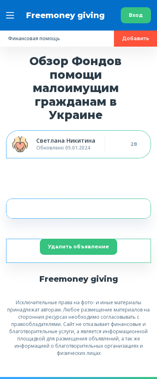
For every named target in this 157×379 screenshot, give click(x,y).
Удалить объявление (78, 247)
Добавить (135, 38)
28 (133, 144)
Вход (136, 15)
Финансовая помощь (34, 38)
